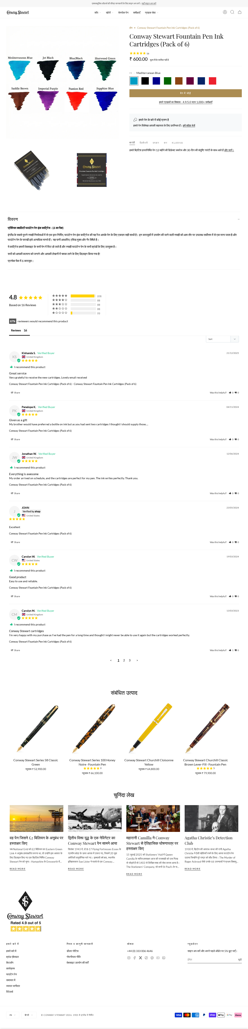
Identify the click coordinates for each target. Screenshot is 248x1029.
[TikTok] (146, 958)
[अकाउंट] (225, 12)
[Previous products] (11, 730)
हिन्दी (27, 1015)
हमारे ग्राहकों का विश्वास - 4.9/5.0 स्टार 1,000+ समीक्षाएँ (185, 102)
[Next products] (237, 730)
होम (131, 27)
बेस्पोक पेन (123, 12)
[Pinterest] (152, 958)
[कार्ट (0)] (240, 12)
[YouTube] (158, 958)
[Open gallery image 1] (33, 169)
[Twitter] (140, 958)
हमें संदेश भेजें (189, 125)
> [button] (137, 660)
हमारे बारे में (11, 951)
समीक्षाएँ (136, 12)
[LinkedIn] (163, 958)
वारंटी (132, 142)
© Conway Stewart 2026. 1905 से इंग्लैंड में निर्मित (67, 1015)
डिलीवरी (144, 142)
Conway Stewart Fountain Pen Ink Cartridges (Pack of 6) (40, 383)
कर (165, 142)
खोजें (108, 12)
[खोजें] (232, 12)
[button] (231, 392)
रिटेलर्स (9, 991)
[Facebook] (134, 958)
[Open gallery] (62, 82)
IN (10, 1015)
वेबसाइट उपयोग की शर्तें (78, 962)
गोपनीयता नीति (74, 956)
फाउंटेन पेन (11, 974)
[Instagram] (129, 958)
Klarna (177, 142)
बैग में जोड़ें (185, 92)
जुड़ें (240, 959)
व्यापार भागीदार (13, 985)
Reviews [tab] (16, 330)
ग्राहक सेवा (150, 12)
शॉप (96, 12)
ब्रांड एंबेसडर (12, 956)
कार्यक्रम (10, 968)
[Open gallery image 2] (91, 169)
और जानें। (229, 150)
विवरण (13, 219)
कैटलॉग (9, 962)
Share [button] (17, 392)
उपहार (156, 142)
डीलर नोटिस (72, 951)
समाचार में (10, 980)
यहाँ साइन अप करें (149, 3)
